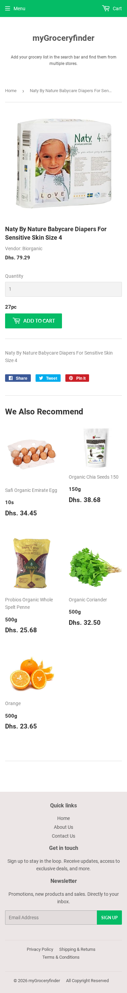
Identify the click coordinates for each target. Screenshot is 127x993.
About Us (63, 827)
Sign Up (109, 917)
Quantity (14, 276)
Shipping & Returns (77, 949)
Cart (117, 8)
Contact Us (63, 836)
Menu (19, 8)
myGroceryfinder (63, 38)
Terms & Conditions (61, 957)
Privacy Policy (40, 949)
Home (11, 90)
